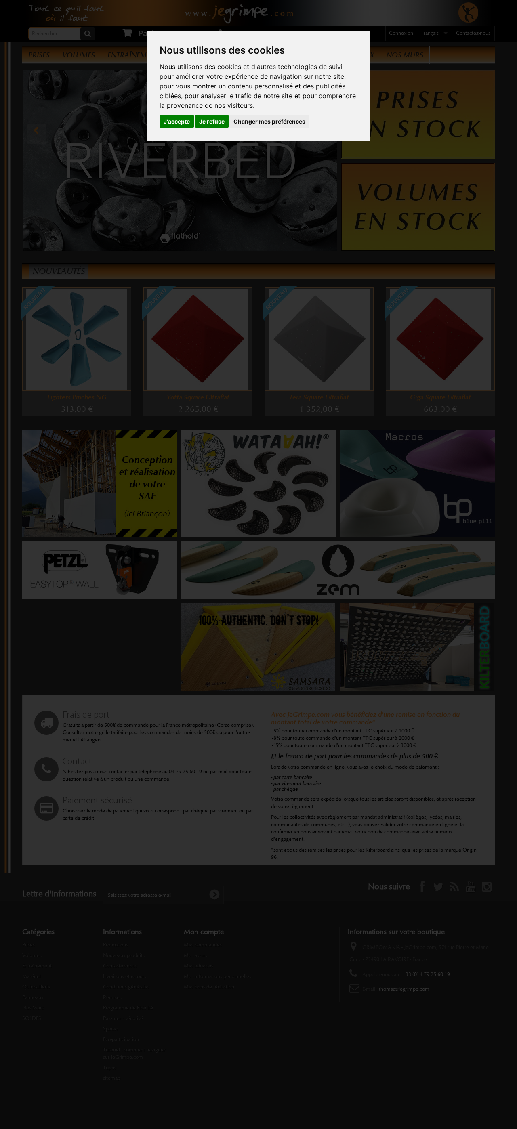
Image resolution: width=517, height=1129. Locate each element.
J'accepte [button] (177, 121)
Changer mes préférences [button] (269, 121)
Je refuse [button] (212, 121)
